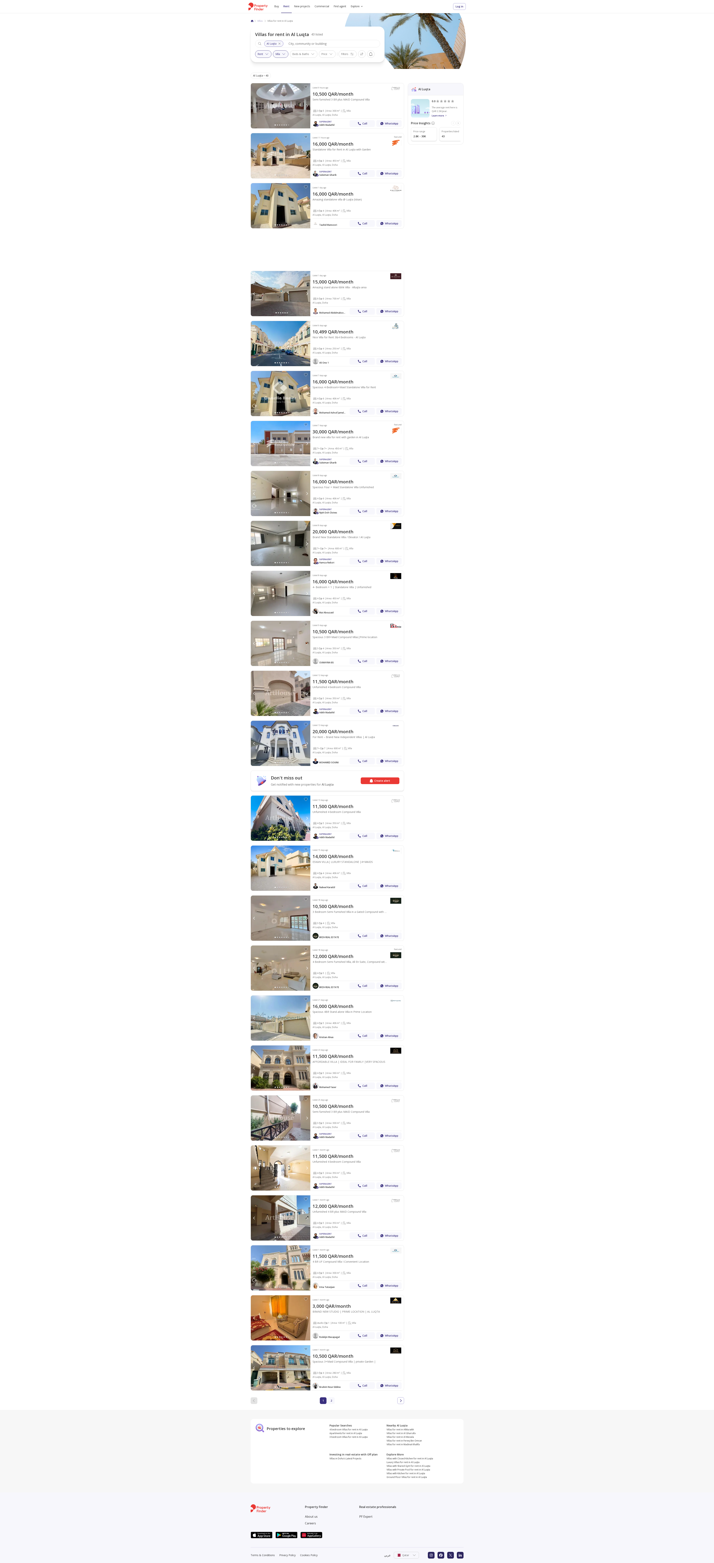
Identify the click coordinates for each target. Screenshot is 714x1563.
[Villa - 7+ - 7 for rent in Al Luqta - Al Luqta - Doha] (327, 743)
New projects (302, 6)
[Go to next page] (400, 1400)
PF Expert (365, 1517)
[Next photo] (307, 106)
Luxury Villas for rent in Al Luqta (403, 1462)
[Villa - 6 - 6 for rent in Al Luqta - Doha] (327, 293)
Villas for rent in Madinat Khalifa (403, 1444)
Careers (310, 1523)
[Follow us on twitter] (450, 1555)
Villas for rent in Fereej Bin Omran (404, 1440)
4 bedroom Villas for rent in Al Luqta (348, 1429)
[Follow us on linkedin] (460, 1555)
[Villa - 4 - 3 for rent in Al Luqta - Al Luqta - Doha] (327, 156)
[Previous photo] (254, 106)
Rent (286, 6)
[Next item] (458, 123)
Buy (276, 6)
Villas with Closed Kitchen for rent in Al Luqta (410, 1458)
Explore (355, 6)
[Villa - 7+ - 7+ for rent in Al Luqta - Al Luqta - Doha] (327, 443)
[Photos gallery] (280, 105)
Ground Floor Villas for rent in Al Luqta (407, 1477)
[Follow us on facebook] (441, 1555)
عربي (387, 1555)
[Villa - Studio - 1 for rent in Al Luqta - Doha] (327, 1318)
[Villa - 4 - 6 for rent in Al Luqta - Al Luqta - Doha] (327, 393)
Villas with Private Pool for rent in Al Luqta (408, 1469)
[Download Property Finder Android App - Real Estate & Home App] (287, 1535)
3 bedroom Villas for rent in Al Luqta (348, 1437)
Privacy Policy (287, 1555)
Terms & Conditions (263, 1555)
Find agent (340, 6)
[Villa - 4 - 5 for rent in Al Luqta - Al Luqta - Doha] (327, 693)
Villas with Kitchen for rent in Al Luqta (406, 1473)
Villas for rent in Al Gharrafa (401, 1433)
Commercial (322, 6)
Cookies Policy (309, 1555)
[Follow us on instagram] (431, 1555)
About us (311, 1517)
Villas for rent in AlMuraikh (400, 1429)
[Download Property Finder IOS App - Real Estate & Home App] (262, 1535)
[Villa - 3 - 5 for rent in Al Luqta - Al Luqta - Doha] (327, 106)
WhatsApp (391, 123)
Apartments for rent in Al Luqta (345, 1433)
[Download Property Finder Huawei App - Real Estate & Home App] (311, 1535)
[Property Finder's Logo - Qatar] (258, 6)
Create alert (370, 54)
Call (364, 123)
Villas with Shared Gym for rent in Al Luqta (408, 1466)
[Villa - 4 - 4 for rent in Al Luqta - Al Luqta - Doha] (327, 205)
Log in (459, 6)
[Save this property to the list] (306, 87)
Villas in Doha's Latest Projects (345, 1458)
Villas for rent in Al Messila (400, 1437)
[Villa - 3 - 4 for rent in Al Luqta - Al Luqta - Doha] (327, 643)
